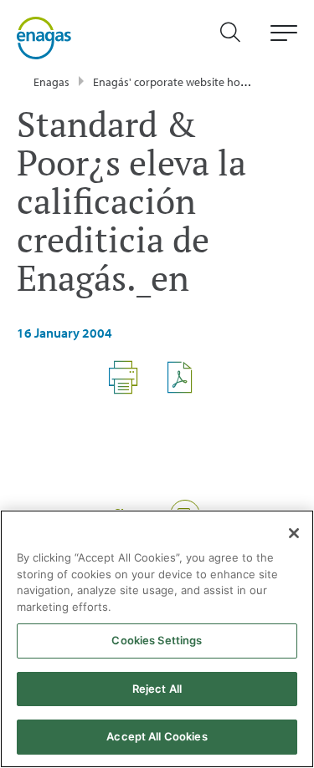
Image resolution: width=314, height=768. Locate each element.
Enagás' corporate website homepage (187, 81)
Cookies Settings (156, 640)
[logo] (44, 36)
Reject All (157, 688)
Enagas (51, 81)
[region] (157, 639)
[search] (238, 38)
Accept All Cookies (156, 736)
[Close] (293, 533)
